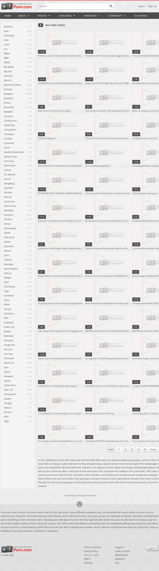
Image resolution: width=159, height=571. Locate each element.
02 (125, 449)
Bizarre (7, 80)
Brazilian (8, 98)
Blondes (8, 89)
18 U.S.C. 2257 (91, 555)
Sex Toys (8, 353)
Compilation (10, 129)
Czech (7, 147)
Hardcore (9, 214)
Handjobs (9, 210)
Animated (9, 35)
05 (145, 449)
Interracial (9, 237)
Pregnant (8, 322)
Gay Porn (8, 187)
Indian (7, 232)
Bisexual (8, 75)
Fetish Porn (10, 165)
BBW (6, 57)
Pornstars (90, 15)
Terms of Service (92, 547)
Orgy (6, 291)
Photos (42, 15)
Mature (7, 273)
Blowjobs (8, 93)
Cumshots (9, 143)
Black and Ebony (12, 84)
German (8, 192)
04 (138, 449)
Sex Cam (8, 349)
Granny (7, 196)
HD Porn (8, 219)
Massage (8, 264)
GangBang (9, 183)
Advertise (120, 558)
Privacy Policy (91, 551)
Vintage (8, 403)
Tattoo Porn (10, 385)
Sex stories (140, 15)
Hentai (7, 223)
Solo (6, 367)
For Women (10, 174)
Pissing (7, 309)
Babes (7, 53)
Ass (5, 48)
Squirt (7, 371)
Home (7, 15)
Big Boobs (9, 66)
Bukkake (8, 111)
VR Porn (8, 412)
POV (6, 318)
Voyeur (7, 407)
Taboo (7, 380)
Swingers (8, 376)
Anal (6, 31)
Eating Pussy (10, 156)
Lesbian (8, 259)
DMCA (87, 558)
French (7, 179)
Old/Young (9, 286)
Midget (7, 277)
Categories (65, 15)
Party (6, 300)
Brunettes (9, 107)
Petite (7, 304)
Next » (153, 449)
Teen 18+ (8, 389)
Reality (7, 331)
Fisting (7, 170)
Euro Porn (9, 161)
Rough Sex (9, 344)
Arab (6, 39)
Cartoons (8, 116)
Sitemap (88, 562)
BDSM (7, 62)
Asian (7, 44)
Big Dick (8, 71)
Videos (22, 15)
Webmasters (121, 555)
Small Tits (9, 362)
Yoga (6, 421)
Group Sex (9, 201)
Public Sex (9, 326)
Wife (6, 416)
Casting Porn (10, 120)
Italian (7, 241)
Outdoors (9, 295)
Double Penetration (14, 152)
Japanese (8, 246)
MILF (6, 282)
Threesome (10, 394)
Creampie (9, 134)
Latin (6, 255)
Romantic (9, 340)
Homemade (10, 228)
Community (115, 15)
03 (132, 449)
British (7, 102)
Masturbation (11, 268)
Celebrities (9, 125)
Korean (7, 250)
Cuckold (8, 138)
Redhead (8, 335)
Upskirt (7, 398)
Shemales (9, 358)
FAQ (117, 562)
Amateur (8, 26)
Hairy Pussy (10, 205)
